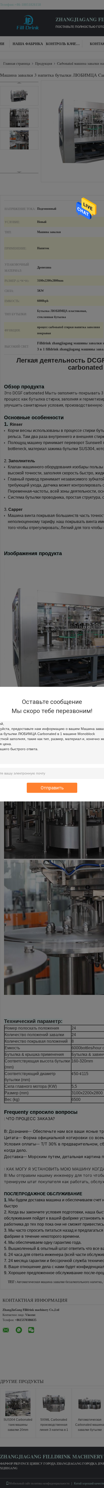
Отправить (52, 787)
